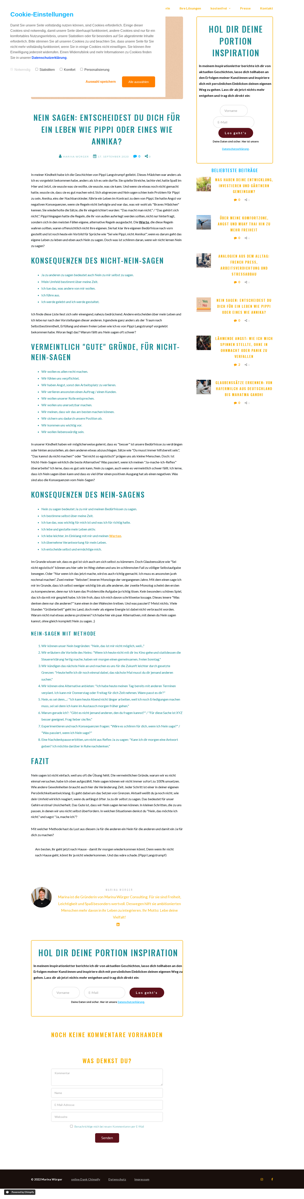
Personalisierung (96, 69)
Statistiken (47, 69)
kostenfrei (219, 8)
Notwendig (22, 69)
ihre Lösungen (190, 8)
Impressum (141, 1179)
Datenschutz (117, 1179)
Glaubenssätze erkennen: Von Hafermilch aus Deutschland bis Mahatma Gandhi (244, 388)
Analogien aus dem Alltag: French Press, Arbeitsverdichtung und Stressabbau (244, 265)
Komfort (69, 69)
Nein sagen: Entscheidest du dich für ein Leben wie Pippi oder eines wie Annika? (245, 306)
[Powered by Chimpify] (19, 1192)
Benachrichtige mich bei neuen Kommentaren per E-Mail (109, 1126)
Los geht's (147, 992)
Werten (115, 536)
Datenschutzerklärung (131, 1002)
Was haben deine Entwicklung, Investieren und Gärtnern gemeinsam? (244, 185)
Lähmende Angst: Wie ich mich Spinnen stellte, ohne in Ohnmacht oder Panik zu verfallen (244, 347)
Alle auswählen (138, 82)
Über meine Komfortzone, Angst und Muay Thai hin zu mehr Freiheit (245, 223)
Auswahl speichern (101, 81)
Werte (144, 222)
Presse (245, 8)
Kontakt (266, 8)
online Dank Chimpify (85, 1179)
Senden (107, 1138)
